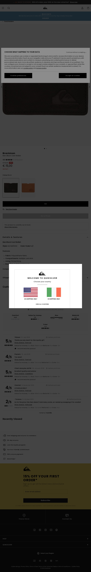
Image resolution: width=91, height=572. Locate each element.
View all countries (42, 304)
